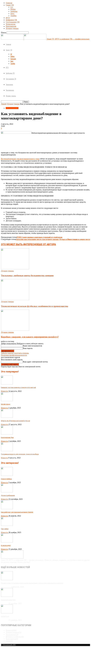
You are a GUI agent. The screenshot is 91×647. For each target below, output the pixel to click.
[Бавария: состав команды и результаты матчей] (7, 384)
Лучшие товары (12, 28)
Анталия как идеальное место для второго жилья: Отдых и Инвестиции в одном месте (53, 239)
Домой (3, 104)
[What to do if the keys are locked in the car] (7, 417)
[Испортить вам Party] (7, 596)
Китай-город (5, 404)
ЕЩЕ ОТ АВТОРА (46, 244)
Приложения (11, 26)
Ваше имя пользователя (32, 346)
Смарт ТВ (10, 5)
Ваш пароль (27, 348)
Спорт (9, 641)
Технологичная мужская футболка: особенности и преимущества (34, 306)
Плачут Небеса (6, 479)
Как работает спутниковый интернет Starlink (17, 512)
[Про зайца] (7, 525)
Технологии (10, 24)
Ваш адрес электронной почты (35, 362)
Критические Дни (7, 437)
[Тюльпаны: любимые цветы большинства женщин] (15, 269)
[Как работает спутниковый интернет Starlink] (7, 508)
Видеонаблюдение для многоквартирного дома (20, 159)
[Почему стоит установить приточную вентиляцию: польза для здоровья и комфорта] (7, 579)
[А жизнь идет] (7, 542)
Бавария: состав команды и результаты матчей (18, 387)
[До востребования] (7, 492)
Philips (13, 9)
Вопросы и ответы (15, 637)
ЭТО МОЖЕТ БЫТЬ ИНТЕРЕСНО (19, 244)
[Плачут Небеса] (7, 475)
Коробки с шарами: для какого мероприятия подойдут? (30, 337)
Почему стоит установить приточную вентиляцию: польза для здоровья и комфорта (32, 583)
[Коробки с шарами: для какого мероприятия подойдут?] (15, 330)
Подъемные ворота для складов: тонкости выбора (20, 454)
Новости (4, 391)
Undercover (5, 616)
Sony (12, 14)
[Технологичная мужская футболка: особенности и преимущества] (15, 299)
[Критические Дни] (7, 434)
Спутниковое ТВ (12, 22)
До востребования (8, 495)
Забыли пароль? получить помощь (15, 353)
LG (11, 7)
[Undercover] (7, 613)
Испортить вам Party (8, 600)
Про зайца (4, 529)
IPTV (8, 18)
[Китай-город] (7, 400)
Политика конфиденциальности (14, 355)
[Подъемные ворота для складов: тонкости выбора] (7, 450)
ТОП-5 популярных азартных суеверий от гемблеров (39, 237)
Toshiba (13, 16)
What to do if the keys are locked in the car (15, 421)
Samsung (13, 11)
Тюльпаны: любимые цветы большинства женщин (27, 275)
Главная (9, 3)
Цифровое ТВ (11, 20)
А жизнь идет (6, 545)
